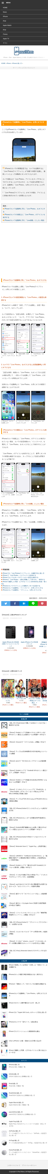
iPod (4, 30)
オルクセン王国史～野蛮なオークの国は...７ (34, 701)
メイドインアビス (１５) (8, 699)
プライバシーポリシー (29, 1165)
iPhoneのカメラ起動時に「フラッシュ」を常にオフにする (21, 590)
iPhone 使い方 (24, 51)
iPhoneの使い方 (17, 63)
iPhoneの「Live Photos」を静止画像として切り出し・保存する (23, 579)
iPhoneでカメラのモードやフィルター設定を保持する (20, 577)
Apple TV (6, 39)
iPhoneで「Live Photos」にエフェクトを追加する (19, 575)
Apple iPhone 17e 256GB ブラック (29, 643)
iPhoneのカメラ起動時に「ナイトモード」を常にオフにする (22, 588)
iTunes (5, 34)
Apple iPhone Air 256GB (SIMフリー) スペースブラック (10, 644)
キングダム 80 (21, 698)
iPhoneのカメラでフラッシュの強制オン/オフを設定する (21, 586)
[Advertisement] (24, 94)
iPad (4, 21)
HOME (5, 7)
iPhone (5, 16)
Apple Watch (7, 25)
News (5, 12)
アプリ (5, 43)
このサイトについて (13, 1165)
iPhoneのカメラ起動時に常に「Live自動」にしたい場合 (24, 220)
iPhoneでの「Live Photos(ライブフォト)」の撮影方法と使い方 (23, 573)
